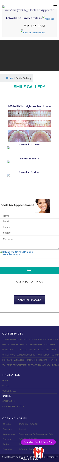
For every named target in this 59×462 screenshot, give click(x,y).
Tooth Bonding (10, 339)
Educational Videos (13, 406)
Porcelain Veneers (11, 360)
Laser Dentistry (47, 350)
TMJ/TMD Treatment (11, 365)
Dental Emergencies (29, 344)
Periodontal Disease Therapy (47, 365)
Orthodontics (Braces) (47, 355)
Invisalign (7, 350)
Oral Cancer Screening (11, 355)
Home (9, 78)
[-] (4, 5)
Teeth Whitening (47, 360)
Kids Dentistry (28, 350)
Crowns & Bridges (47, 339)
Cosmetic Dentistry (29, 339)
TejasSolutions (29, 459)
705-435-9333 (34, 26)
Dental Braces (10, 344)
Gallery (6, 396)
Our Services (9, 391)
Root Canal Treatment (29, 360)
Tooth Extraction (29, 365)
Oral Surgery (27, 355)
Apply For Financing (29, 299)
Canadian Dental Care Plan (38, 442)
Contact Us (8, 401)
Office (5, 386)
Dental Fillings (46, 344)
